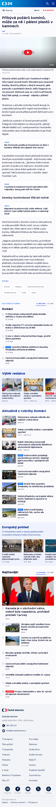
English (5, 802)
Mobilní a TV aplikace (11, 775)
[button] (28, 52)
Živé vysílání (7, 744)
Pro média (33, 739)
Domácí (7, 286)
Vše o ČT (6, 780)
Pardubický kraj (10, 292)
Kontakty (33, 780)
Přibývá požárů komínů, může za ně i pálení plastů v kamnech (26, 70)
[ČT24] (7, 3)
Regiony (18, 286)
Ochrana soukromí (18, 802)
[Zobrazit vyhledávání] (47, 3)
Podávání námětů (37, 770)
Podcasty (6, 759)
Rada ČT (32, 759)
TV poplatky (7, 749)
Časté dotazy (35, 775)
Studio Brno (34, 749)
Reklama (33, 744)
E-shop (5, 770)
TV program (7, 739)
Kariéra (32, 765)
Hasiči (34, 292)
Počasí (5, 765)
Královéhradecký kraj (35, 286)
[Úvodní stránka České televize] (13, 709)
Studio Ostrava (35, 754)
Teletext (6, 754)
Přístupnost (33, 802)
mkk (3, 31)
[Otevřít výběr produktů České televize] (53, 3)
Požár (24, 292)
